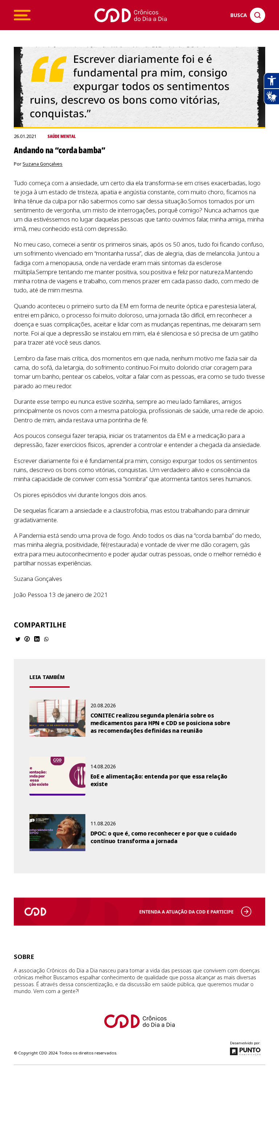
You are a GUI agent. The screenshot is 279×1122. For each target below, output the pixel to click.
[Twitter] (18, 639)
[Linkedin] (37, 639)
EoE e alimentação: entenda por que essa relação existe (159, 780)
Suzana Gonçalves (42, 164)
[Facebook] (27, 639)
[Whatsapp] (46, 639)
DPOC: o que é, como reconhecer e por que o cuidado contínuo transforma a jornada (163, 837)
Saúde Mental (62, 136)
